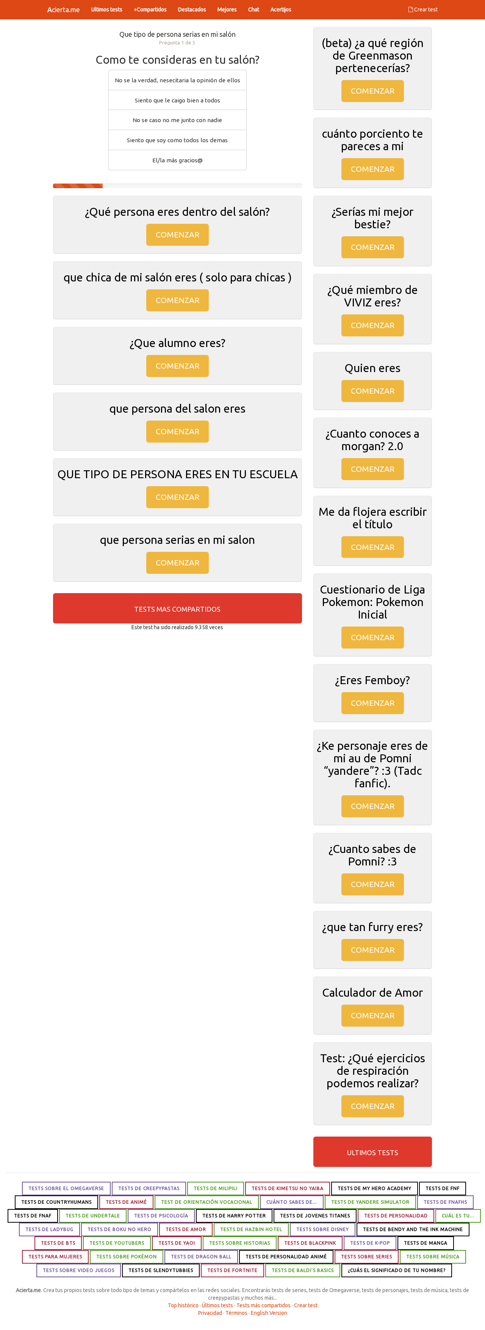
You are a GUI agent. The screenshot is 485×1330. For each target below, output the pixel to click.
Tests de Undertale (93, 1215)
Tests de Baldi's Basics (303, 1270)
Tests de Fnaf (33, 1215)
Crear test (425, 9)
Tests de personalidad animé (286, 1256)
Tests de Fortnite (232, 1270)
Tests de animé (126, 1202)
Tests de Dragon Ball (201, 1256)
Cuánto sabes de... (291, 1202)
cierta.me (63, 9)
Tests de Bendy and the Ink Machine (413, 1229)
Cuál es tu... (458, 1215)
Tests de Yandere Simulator (370, 1202)
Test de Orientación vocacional (206, 1202)
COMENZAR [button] (177, 234)
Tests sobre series (366, 1256)
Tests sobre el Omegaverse (66, 1188)
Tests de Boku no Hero (120, 1229)
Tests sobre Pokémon (126, 1256)
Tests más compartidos (263, 1305)
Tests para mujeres (55, 1256)
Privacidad (210, 1313)
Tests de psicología (161, 1215)
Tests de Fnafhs (445, 1202)
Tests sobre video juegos (78, 1270)
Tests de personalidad (396, 1215)
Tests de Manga (425, 1242)
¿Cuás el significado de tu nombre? (397, 1270)
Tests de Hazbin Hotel (251, 1229)
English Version (269, 1313)
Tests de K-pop (370, 1242)
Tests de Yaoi (176, 1242)
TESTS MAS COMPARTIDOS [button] (177, 609)
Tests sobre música (433, 1256)
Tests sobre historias (239, 1242)
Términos (236, 1313)
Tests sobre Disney (322, 1229)
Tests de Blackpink (310, 1242)
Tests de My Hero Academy (374, 1188)
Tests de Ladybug (49, 1229)
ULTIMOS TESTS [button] (372, 1152)
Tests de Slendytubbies (160, 1270)
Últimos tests (217, 1305)
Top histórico (183, 1305)
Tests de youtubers (116, 1242)
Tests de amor (186, 1229)
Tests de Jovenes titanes (315, 1215)
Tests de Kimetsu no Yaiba (288, 1188)
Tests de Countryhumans (56, 1202)
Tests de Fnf (443, 1188)
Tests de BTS (58, 1242)
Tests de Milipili (216, 1188)
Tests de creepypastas (149, 1188)
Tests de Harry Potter (234, 1215)
